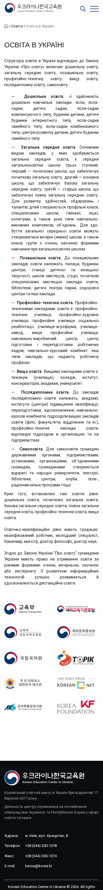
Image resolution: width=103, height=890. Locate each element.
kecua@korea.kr (38, 866)
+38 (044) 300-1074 (41, 856)
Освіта (17, 26)
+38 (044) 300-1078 (41, 846)
